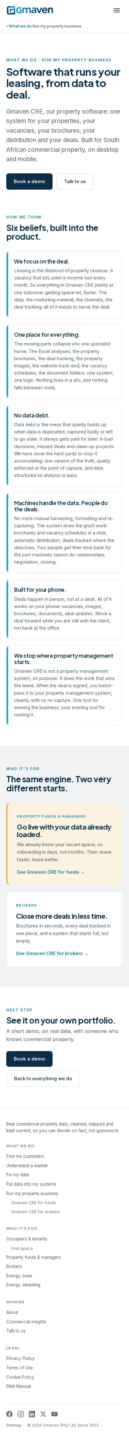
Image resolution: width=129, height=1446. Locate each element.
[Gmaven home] (30, 10)
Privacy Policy (20, 1358)
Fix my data (17, 1174)
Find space (22, 1248)
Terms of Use (19, 1367)
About (12, 1312)
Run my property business (32, 1193)
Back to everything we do (43, 1078)
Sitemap (14, 1425)
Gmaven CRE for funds (33, 1202)
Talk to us (75, 181)
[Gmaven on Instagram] (21, 1414)
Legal (13, 1348)
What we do (20, 26)
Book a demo (29, 181)
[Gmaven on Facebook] (9, 1414)
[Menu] (117, 10)
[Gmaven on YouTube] (54, 1414)
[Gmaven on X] (43, 1414)
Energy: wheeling (23, 1284)
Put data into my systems (31, 1184)
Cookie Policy (20, 1377)
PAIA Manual (18, 1386)
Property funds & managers (33, 1257)
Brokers (14, 1266)
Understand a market (27, 1165)
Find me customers (25, 1156)
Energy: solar (19, 1275)
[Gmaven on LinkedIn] (32, 1414)
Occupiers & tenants (26, 1238)
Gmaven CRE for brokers (35, 1211)
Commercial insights (26, 1321)
